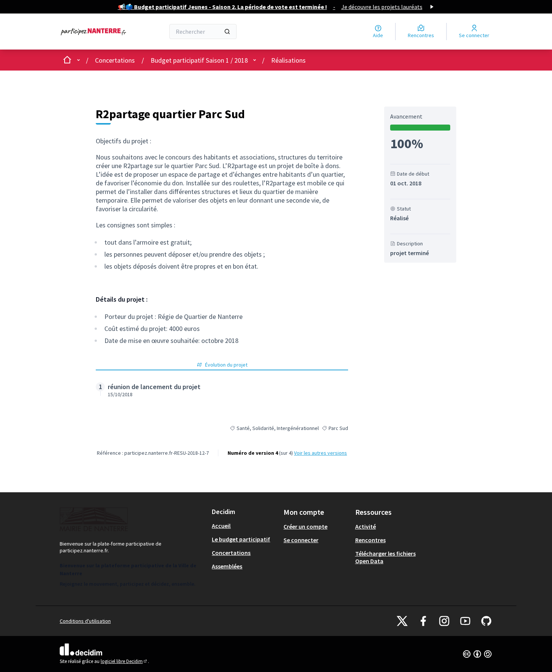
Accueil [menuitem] (221, 525)
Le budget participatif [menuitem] (241, 539)
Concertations (115, 60)
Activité (365, 526)
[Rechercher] (227, 31)
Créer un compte (305, 526)
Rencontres (370, 540)
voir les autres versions (320, 453)
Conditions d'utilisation (85, 621)
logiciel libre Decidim (124, 661)
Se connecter (301, 540)
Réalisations (288, 60)
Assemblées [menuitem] (227, 566)
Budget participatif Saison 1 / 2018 (199, 60)
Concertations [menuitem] (231, 552)
